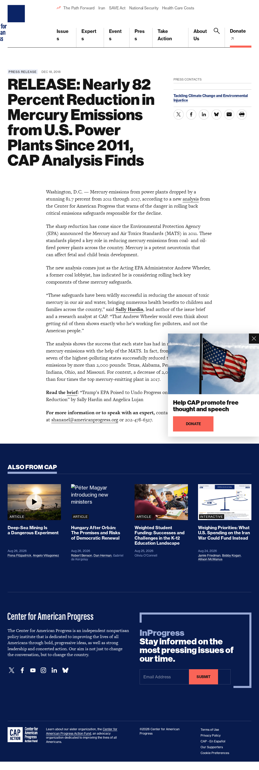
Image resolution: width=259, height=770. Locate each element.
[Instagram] (43, 670)
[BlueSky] (65, 670)
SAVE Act (117, 8)
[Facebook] (22, 670)
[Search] (217, 38)
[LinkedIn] (54, 670)
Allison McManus (210, 559)
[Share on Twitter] (179, 114)
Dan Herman (103, 555)
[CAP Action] (24, 734)
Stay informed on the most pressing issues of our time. (187, 646)
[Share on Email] (229, 114)
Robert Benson (81, 555)
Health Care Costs (178, 8)
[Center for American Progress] (17, 24)
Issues (63, 35)
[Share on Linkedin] (204, 114)
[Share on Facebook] (191, 114)
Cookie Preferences (215, 753)
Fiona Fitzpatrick (19, 555)
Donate (238, 31)
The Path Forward (79, 8)
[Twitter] (12, 670)
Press (140, 35)
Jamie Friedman (209, 555)
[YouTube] (33, 670)
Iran (101, 8)
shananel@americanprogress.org (84, 419)
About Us (200, 35)
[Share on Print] (242, 114)
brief (72, 392)
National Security (143, 8)
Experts (88, 35)
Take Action (165, 35)
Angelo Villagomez (46, 555)
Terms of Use (210, 730)
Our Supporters (212, 747)
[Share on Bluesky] (216, 114)
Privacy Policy (211, 735)
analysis (191, 198)
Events (115, 35)
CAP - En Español (213, 741)
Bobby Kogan (231, 555)
